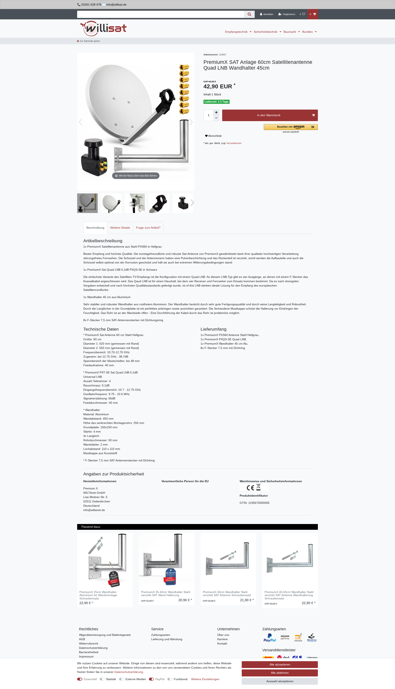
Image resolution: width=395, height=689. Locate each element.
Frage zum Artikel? (148, 227)
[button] (291, 128)
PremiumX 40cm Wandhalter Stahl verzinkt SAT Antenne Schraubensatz (227, 594)
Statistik (111, 679)
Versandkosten (234, 143)
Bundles (308, 31)
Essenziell (90, 679)
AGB (82, 639)
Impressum (86, 656)
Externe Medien (135, 679)
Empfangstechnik (236, 31)
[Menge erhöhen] (216, 112)
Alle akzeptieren (280, 664)
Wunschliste (215, 136)
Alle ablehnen (280, 672)
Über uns (223, 634)
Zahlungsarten (160, 634)
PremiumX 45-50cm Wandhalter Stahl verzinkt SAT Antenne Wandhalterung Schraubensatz (289, 595)
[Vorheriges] (80, 122)
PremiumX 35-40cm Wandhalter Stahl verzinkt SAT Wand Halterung (165, 594)
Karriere (222, 639)
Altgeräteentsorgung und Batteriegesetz (105, 634)
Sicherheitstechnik (266, 31)
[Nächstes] (191, 122)
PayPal (159, 679)
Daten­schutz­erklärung (128, 672)
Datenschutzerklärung (93, 647)
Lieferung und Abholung (166, 639)
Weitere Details (120, 227)
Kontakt (222, 643)
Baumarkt (290, 31)
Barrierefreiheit (88, 652)
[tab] (95, 228)
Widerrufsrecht (88, 643)
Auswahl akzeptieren (279, 681)
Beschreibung (95, 227)
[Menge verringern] (216, 118)
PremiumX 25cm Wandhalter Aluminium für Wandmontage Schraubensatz (98, 595)
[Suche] (249, 14)
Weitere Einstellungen (205, 679)
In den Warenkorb (268, 115)
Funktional (180, 679)
